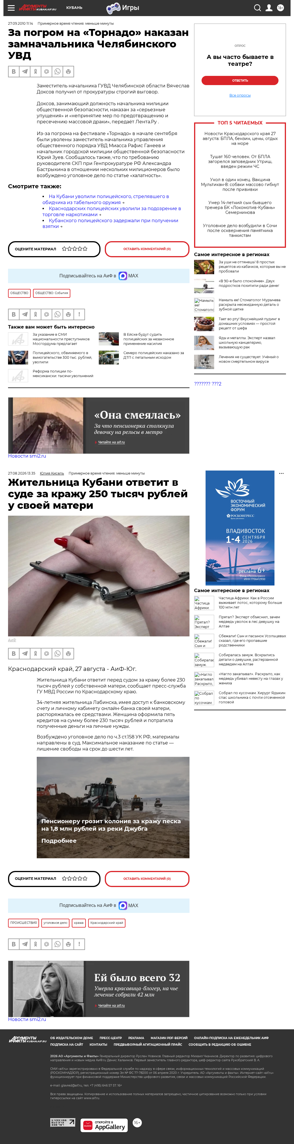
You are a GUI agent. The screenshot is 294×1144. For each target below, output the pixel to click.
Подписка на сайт (66, 1045)
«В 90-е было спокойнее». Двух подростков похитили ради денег (249, 283)
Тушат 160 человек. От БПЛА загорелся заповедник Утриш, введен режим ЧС (240, 161)
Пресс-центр (111, 1038)
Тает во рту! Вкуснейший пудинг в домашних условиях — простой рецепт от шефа (249, 323)
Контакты (98, 1045)
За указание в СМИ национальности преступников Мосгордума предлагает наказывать (49, 341)
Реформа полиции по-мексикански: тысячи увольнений (63, 373)
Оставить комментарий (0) (147, 249)
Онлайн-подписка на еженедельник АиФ (231, 1038)
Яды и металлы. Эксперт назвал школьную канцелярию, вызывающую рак (247, 342)
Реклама (136, 1038)
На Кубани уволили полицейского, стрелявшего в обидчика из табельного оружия (105, 199)
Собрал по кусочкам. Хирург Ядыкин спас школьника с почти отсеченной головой (252, 697)
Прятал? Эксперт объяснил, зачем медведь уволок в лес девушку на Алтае (249, 621)
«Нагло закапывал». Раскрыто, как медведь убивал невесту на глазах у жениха (251, 678)
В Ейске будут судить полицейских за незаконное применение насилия (148, 339)
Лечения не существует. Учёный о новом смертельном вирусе (249, 359)
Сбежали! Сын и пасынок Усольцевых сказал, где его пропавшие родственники (252, 640)
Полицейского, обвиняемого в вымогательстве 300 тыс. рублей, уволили (62, 357)
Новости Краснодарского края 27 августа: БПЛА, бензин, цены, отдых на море (240, 138)
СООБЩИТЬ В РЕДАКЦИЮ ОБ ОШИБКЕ (220, 1045)
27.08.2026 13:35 (21, 473)
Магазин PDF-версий (169, 1038)
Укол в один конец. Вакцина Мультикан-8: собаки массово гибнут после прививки (240, 184)
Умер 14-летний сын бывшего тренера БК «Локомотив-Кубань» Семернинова (240, 207)
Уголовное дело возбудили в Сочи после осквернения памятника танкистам (240, 230)
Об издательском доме (71, 1038)
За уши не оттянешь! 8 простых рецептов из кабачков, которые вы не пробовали (252, 266)
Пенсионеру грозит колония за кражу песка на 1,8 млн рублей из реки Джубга (111, 825)
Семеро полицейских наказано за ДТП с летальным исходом (153, 355)
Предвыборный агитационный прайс (148, 1045)
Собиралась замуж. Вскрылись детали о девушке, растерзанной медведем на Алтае (248, 659)
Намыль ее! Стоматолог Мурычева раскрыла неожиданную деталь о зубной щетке (250, 304)
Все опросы (240, 95)
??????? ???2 (207, 384)
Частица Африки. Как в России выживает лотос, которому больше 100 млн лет (250, 602)
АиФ (12, 640)
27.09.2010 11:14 (20, 23)
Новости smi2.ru (27, 456)
